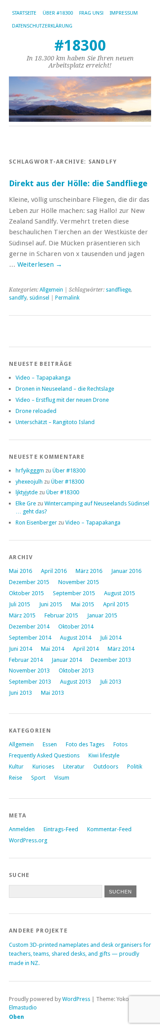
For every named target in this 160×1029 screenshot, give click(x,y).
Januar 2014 (67, 660)
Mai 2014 (52, 648)
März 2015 (22, 615)
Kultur (16, 766)
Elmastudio (23, 1007)
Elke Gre (26, 503)
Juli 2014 (110, 637)
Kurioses (43, 766)
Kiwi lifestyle (104, 755)
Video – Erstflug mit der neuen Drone (62, 399)
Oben (16, 1016)
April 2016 (54, 571)
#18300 (80, 45)
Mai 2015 (82, 604)
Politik (134, 766)
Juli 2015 (19, 604)
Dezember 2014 (29, 626)
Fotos (120, 744)
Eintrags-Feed (61, 829)
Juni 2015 (50, 604)
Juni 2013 (20, 692)
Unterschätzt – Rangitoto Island (55, 422)
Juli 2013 (110, 681)
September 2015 (74, 593)
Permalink (67, 298)
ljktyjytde (27, 492)
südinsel (39, 298)
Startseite (24, 13)
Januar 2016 (126, 571)
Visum (61, 777)
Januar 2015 (102, 615)
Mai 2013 (52, 692)
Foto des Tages (85, 744)
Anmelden (22, 829)
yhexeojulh (29, 481)
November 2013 (29, 670)
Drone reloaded (36, 411)
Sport (38, 777)
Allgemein (51, 290)
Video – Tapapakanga (43, 377)
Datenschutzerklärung (42, 26)
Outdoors (105, 766)
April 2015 (116, 604)
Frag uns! (91, 13)
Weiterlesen (39, 264)
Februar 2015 (61, 615)
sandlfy (18, 298)
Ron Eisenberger (36, 522)
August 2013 (75, 681)
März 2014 (121, 648)
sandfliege (118, 290)
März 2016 (89, 571)
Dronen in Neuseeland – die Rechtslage (65, 388)
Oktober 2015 (26, 593)
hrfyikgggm (30, 470)
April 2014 (86, 648)
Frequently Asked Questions (44, 755)
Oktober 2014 (75, 626)
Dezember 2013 (111, 660)
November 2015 (78, 582)
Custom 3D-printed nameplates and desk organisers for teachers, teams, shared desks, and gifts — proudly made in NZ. (80, 953)
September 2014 (30, 637)
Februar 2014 (26, 660)
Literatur (73, 766)
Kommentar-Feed (109, 829)
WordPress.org (28, 840)
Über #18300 (58, 13)
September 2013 (30, 681)
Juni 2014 (20, 648)
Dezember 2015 (29, 582)
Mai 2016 (20, 571)
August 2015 (119, 593)
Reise (15, 777)
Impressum (124, 13)
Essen (50, 744)
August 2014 (75, 637)
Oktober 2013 (76, 670)
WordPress (76, 999)
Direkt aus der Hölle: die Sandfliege (78, 183)
